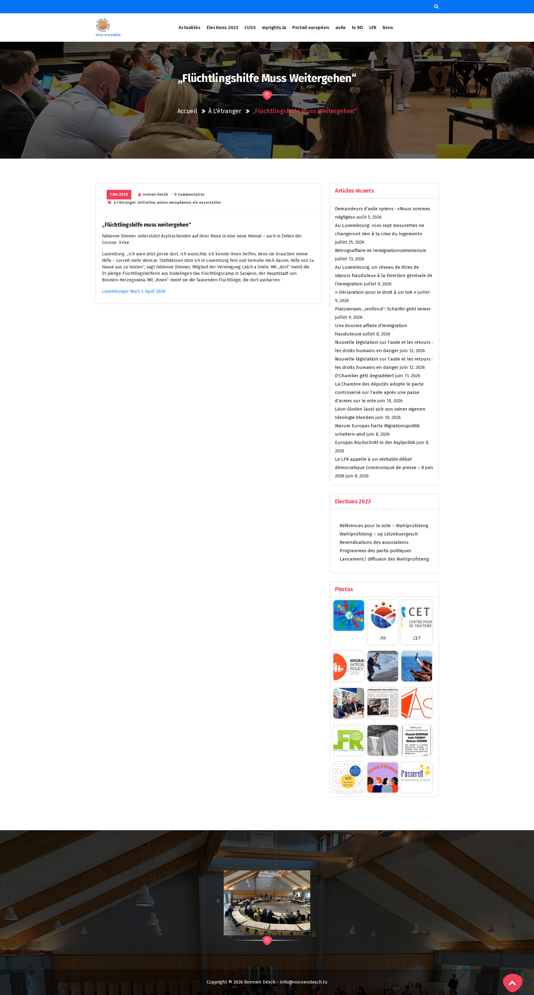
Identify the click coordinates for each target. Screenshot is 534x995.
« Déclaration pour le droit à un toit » (375, 292)
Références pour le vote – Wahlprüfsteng (384, 525)
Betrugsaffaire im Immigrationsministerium (380, 250)
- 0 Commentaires (188, 194)
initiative (146, 202)
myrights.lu (274, 27)
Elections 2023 (222, 27)
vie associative (207, 202)
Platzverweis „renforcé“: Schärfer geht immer (383, 309)
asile (340, 27)
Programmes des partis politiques (375, 550)
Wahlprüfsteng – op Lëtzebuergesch (379, 534)
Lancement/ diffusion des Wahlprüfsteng (384, 559)
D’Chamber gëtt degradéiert (364, 375)
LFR (372, 27)
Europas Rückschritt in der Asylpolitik (375, 442)
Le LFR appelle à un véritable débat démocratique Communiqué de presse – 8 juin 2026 (384, 467)
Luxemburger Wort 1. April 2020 (133, 291)
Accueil (187, 111)
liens (388, 27)
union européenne (174, 202)
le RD (357, 27)
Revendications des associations (374, 542)
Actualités (190, 27)
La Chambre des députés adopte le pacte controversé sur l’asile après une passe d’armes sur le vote (379, 392)
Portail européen (310, 27)
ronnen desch (155, 194)
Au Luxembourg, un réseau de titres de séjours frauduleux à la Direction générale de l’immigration (383, 275)
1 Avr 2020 (119, 194)
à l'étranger (224, 111)
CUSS (250, 27)
